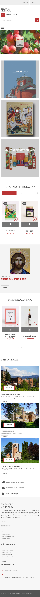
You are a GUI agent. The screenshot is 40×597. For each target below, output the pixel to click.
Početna (4, 532)
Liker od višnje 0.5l (29, 336)
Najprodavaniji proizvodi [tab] (27, 193)
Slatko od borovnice (29, 230)
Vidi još (20, 44)
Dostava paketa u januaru (11, 466)
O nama (4, 559)
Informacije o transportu (15, 482)
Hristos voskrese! (7, 431)
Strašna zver (10, 230)
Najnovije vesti (6, 538)
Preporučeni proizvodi (8, 536)
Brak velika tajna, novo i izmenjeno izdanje (11, 336)
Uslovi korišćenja (12, 494)
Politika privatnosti (7, 554)
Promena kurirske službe (10, 394)
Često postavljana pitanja (15, 488)
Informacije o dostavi (7, 550)
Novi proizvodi (6, 534)
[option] (20, 42)
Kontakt (4, 561)
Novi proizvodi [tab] (9, 193)
